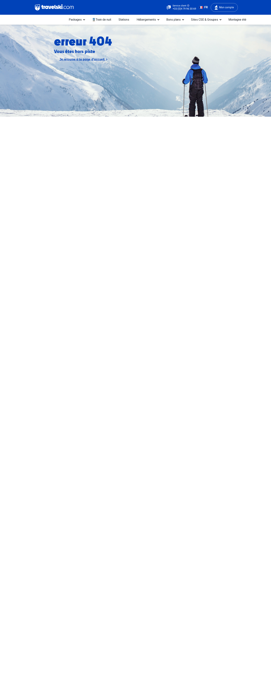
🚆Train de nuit (101, 19)
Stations (124, 19)
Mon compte (226, 7)
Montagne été (237, 19)
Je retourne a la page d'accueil (82, 59)
